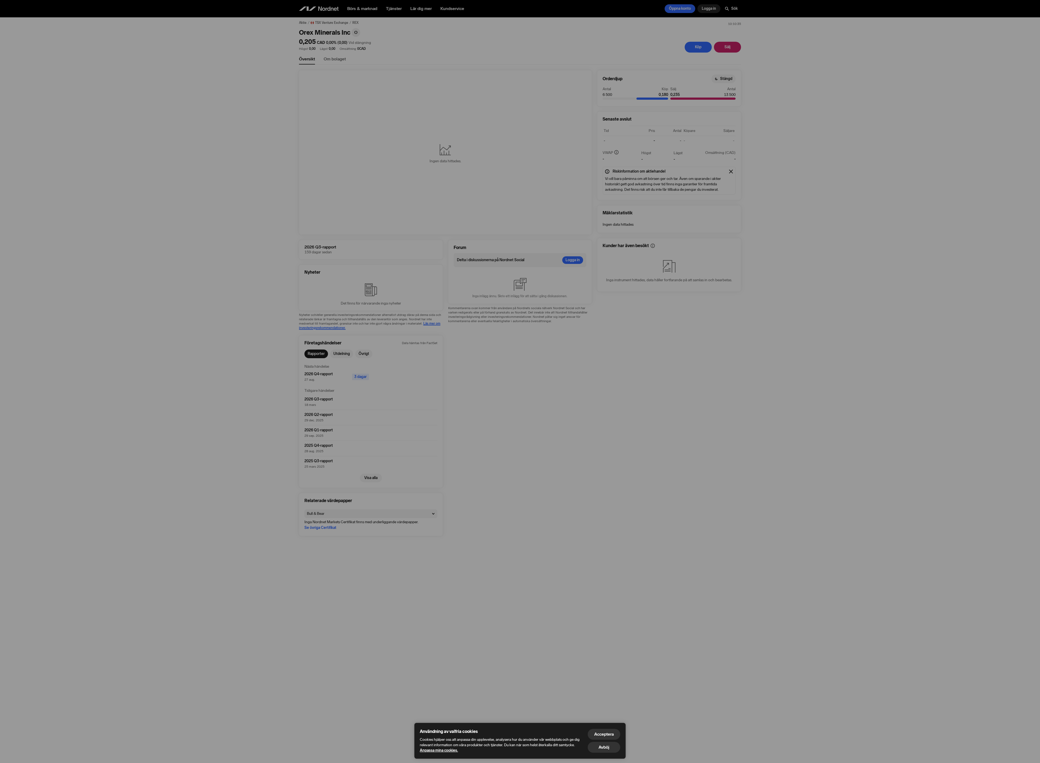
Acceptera (604, 734)
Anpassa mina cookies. (439, 750)
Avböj (604, 747)
